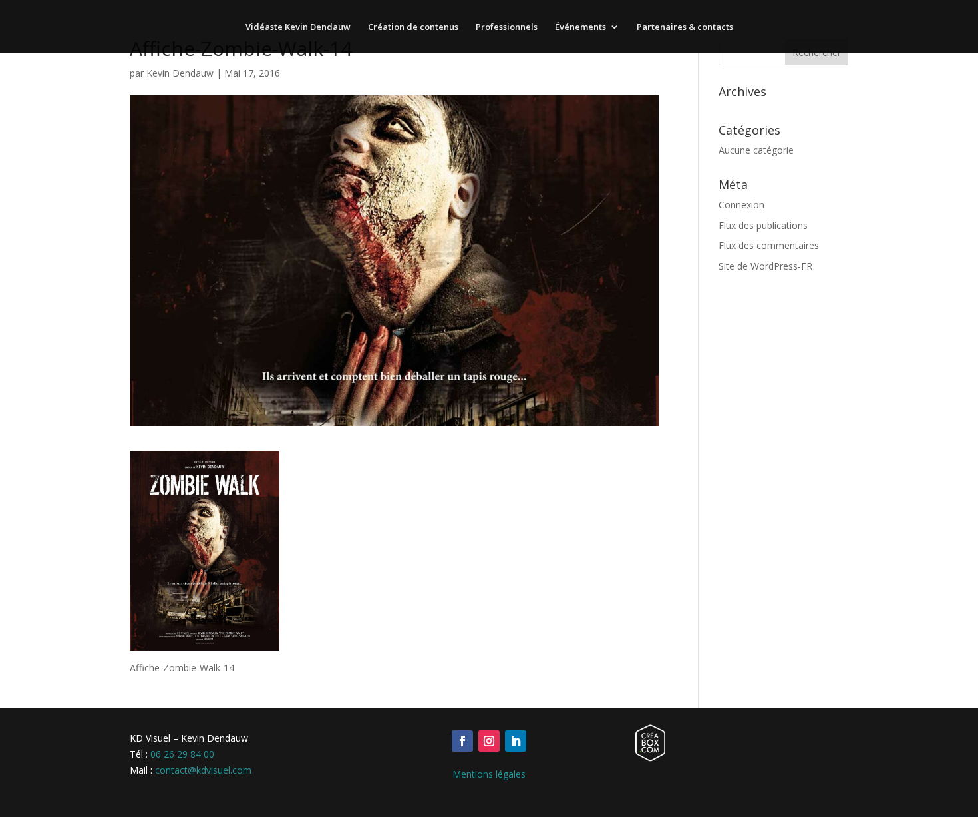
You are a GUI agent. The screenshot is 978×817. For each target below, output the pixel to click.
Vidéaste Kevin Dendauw (298, 27)
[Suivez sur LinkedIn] (515, 741)
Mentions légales (489, 774)
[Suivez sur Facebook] (462, 741)
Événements (580, 27)
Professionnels (507, 27)
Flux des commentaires (769, 245)
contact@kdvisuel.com (203, 770)
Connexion (741, 204)
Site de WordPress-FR (765, 266)
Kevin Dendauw (180, 73)
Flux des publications (763, 225)
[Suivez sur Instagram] (489, 741)
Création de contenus (413, 27)
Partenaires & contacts (685, 27)
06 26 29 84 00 (182, 754)
